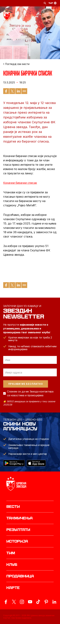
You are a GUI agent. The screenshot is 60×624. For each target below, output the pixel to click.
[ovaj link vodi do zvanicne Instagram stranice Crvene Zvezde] (21, 601)
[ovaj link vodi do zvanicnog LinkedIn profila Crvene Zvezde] (54, 601)
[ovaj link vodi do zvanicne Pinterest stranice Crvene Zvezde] (46, 601)
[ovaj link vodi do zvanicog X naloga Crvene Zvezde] (13, 601)
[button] (55, 14)
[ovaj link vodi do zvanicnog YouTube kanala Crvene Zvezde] (30, 601)
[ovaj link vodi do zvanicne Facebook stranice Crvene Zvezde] (5, 601)
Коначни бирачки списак (20, 182)
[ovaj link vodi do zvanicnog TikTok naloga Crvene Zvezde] (38, 601)
